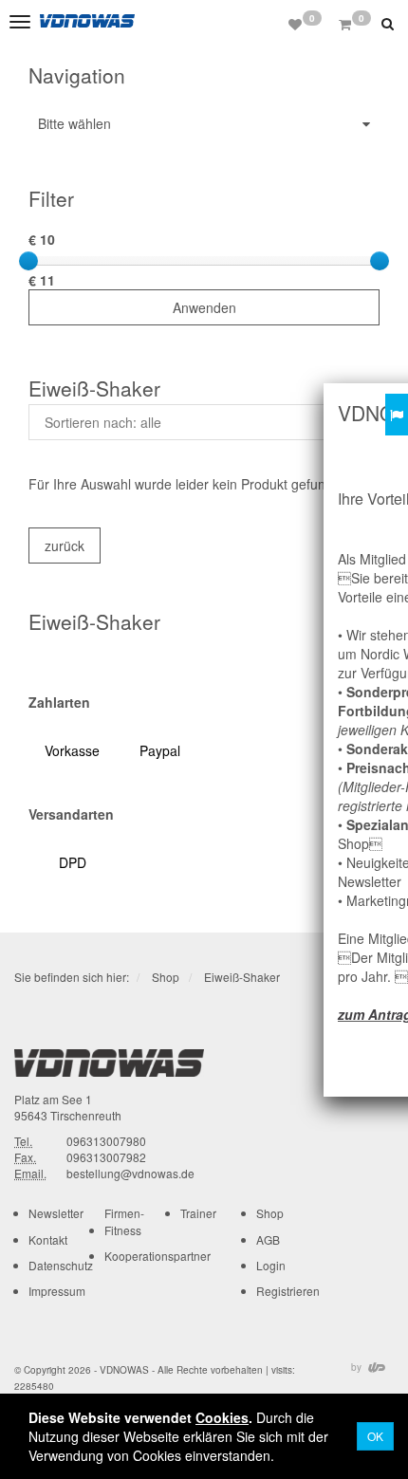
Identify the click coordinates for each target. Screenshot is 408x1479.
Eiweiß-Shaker (242, 977)
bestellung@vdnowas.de (130, 1173)
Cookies (222, 1417)
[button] (390, 23)
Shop (165, 977)
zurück (64, 545)
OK (375, 1436)
